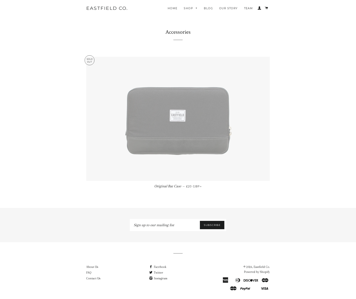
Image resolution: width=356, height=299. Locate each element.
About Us (92, 267)
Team (248, 8)
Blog (208, 8)
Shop (189, 8)
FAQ (88, 272)
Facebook (159, 267)
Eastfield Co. (107, 8)
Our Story (228, 8)
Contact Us (93, 278)
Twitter (158, 272)
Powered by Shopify (257, 272)
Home (173, 8)
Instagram (160, 278)
